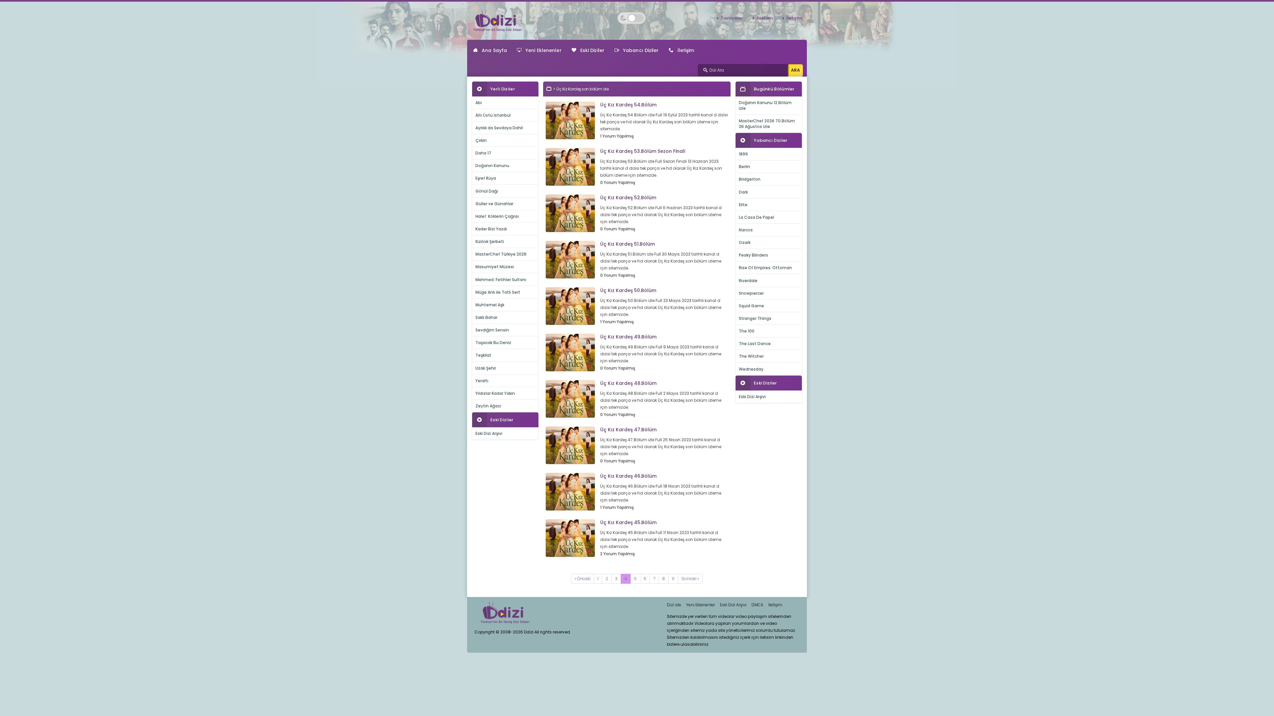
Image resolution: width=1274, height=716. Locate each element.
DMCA (757, 605)
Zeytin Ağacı (488, 406)
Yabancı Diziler (641, 50)
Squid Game (751, 306)
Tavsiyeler (732, 18)
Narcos (746, 230)
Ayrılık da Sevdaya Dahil (499, 128)
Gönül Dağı (486, 191)
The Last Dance (755, 343)
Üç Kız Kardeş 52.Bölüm (628, 197)
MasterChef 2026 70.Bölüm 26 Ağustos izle (767, 123)
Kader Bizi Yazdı (491, 229)
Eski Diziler (592, 50)
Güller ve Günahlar (494, 204)
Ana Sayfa (494, 50)
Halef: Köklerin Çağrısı (497, 216)
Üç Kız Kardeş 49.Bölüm (628, 336)
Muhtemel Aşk (489, 305)
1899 (743, 154)
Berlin (744, 166)
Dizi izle (674, 605)
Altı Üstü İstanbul (493, 115)
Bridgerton (749, 179)
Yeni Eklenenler (544, 50)
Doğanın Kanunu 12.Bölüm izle (765, 105)
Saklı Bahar (486, 317)
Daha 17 (483, 153)
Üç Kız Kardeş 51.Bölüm (627, 244)
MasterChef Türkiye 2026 (501, 254)
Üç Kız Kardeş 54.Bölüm (628, 104)
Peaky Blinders (753, 255)
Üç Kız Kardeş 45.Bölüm (628, 522)
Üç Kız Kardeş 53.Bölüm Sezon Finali (642, 151)
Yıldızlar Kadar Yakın (495, 393)
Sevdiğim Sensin (492, 330)
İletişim (794, 18)
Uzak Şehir (485, 368)
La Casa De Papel (756, 217)
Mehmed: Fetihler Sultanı (500, 279)
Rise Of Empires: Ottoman (765, 267)
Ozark (744, 242)
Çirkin (481, 140)
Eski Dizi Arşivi (488, 433)
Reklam (764, 18)
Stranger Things (755, 318)
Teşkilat (483, 355)
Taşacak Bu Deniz (493, 342)
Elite (743, 205)
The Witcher (751, 356)
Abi (478, 102)
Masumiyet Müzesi (494, 266)
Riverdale (748, 280)
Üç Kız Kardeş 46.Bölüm (628, 476)
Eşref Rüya (485, 178)
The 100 (746, 331)
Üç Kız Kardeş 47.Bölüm (628, 429)
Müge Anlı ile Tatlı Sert (497, 292)
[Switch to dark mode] (631, 18)
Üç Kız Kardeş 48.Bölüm (628, 383)
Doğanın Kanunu (492, 165)
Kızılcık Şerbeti (489, 241)
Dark (743, 192)
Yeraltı (481, 381)
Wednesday (751, 369)
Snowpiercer (751, 293)
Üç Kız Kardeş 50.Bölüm (628, 290)
